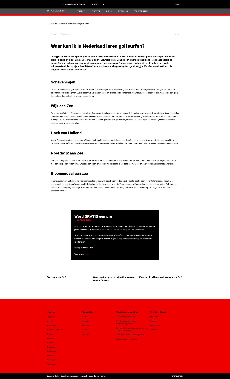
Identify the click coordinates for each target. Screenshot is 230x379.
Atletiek (50, 321)
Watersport (51, 356)
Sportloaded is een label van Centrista (93, 376)
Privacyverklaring (53, 376)
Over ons (153, 321)
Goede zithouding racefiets (126, 339)
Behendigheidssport (55, 330)
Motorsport (51, 338)
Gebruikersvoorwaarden (69, 376)
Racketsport (52, 351)
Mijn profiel (154, 317)
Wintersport (52, 364)
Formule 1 (81, 11)
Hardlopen (123, 11)
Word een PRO (98, 4)
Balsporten (51, 325)
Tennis (84, 330)
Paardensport (52, 347)
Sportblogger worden (74, 4)
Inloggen (178, 4)
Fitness (50, 334)
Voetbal (96, 11)
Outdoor (50, 343)
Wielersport (51, 360)
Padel (109, 11)
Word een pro (79, 254)
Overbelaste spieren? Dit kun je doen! (130, 335)
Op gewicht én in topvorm (126, 317)
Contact (153, 330)
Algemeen (51, 317)
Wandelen (85, 321)
